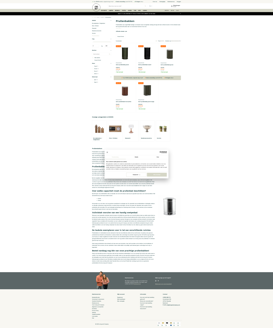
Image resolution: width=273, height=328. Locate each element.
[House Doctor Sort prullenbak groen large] (147, 90)
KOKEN (130, 10)
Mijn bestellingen (121, 299)
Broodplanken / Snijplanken (98, 23)
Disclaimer (94, 308)
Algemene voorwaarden (97, 306)
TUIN (135, 10)
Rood (96, 71)
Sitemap (94, 312)
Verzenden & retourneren (98, 299)
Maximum (108, 45)
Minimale (95, 45)
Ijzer (96, 79)
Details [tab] (136, 157)
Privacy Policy (95, 310)
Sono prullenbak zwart (144, 64)
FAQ (93, 318)
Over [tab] (158, 157)
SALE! (177, 10)
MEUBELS (117, 10)
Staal (96, 82)
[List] (156, 41)
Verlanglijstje (162, 1)
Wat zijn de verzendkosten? (146, 301)
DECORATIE (104, 10)
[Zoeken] (145, 6)
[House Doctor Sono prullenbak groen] (125, 53)
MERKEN (167, 10)
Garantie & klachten (96, 301)
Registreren (120, 297)
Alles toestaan (156, 174)
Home (98, 17)
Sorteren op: (168, 41)
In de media (95, 316)
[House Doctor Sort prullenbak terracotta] (125, 90)
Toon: (159, 41)
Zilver (96, 73)
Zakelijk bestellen (96, 314)
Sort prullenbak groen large (146, 101)
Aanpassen (135, 174)
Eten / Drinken (95, 25)
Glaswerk (94, 28)
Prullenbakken (95, 35)
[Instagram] (155, 281)
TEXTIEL (124, 10)
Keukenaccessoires (96, 30)
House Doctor (97, 60)
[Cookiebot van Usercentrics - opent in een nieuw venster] (160, 152)
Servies (94, 33)
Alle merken (97, 57)
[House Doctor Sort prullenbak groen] (170, 53)
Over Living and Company (98, 304)
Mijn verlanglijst (120, 301)
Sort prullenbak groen (167, 64)
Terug (94, 17)
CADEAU (145, 10)
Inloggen (179, 1)
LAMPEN (111, 10)
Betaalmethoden (96, 297)
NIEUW (172, 10)
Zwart (96, 66)
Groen (96, 68)
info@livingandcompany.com (173, 304)
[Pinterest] (158, 281)
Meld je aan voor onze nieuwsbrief (163, 284)
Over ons (155, 1)
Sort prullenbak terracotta (123, 101)
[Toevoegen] (131, 71)
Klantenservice (171, 1)
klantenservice (137, 283)
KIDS (139, 10)
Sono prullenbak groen (122, 64)
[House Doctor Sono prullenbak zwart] (147, 53)
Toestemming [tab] (115, 157)
